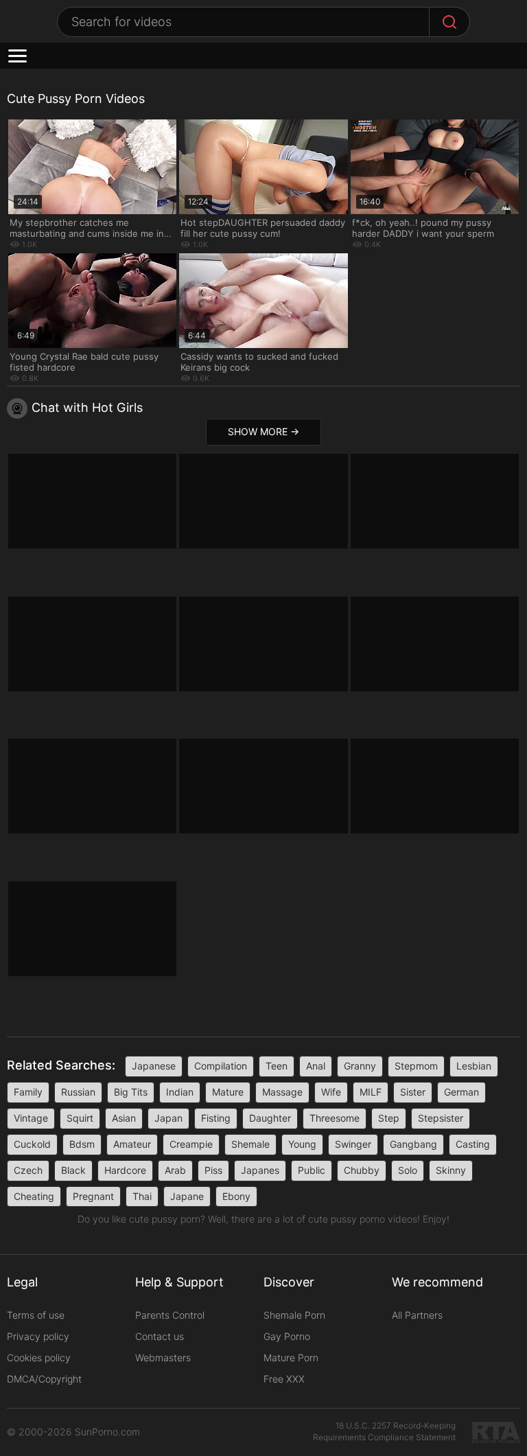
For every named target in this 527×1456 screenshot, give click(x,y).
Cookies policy (39, 1357)
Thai (142, 1196)
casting (473, 1144)
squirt (80, 1118)
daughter (270, 1118)
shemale (250, 1144)
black (73, 1170)
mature (228, 1092)
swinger (353, 1144)
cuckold (32, 1144)
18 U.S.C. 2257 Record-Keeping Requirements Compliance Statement (384, 1431)
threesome (334, 1118)
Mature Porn (291, 1357)
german (461, 1092)
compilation (220, 1066)
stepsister (440, 1118)
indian (180, 1092)
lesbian (473, 1066)
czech (28, 1170)
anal (315, 1066)
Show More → (263, 431)
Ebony (236, 1196)
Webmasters (163, 1357)
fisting (216, 1118)
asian (124, 1118)
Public (311, 1170)
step (388, 1118)
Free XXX (284, 1379)
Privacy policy (38, 1336)
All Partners (417, 1315)
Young (302, 1144)
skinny (451, 1170)
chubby (361, 1170)
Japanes (260, 1170)
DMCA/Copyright (44, 1379)
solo (407, 1170)
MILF (371, 1092)
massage (282, 1092)
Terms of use (36, 1315)
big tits (131, 1092)
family (28, 1092)
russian (78, 1092)
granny (360, 1066)
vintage (31, 1118)
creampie (191, 1144)
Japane (187, 1196)
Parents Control (169, 1315)
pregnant (93, 1196)
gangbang (413, 1144)
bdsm (82, 1144)
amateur (132, 1144)
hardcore (125, 1170)
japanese (154, 1066)
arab (175, 1170)
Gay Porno (287, 1336)
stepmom (416, 1066)
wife (331, 1092)
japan (168, 1118)
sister (412, 1092)
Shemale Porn (294, 1315)
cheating (34, 1196)
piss (213, 1170)
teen (277, 1066)
